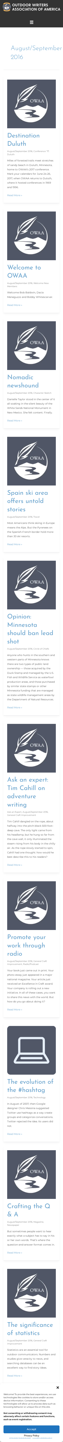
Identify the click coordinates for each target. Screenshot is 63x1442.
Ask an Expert (14, 812)
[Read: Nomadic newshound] (31, 345)
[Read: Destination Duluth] (31, 103)
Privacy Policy (31, 1435)
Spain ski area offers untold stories (27, 501)
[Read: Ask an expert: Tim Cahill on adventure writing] (31, 748)
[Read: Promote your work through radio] (31, 905)
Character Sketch (42, 393)
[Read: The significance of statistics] (31, 1293)
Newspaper (13, 1225)
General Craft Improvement (21, 815)
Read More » (14, 195)
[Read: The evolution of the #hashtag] (31, 1050)
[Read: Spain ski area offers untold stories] (31, 461)
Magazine (38, 1222)
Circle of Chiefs (41, 648)
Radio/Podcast (31, 964)
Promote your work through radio (26, 945)
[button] (57, 1387)
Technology (39, 1097)
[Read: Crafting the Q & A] (31, 1174)
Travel (36, 517)
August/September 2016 (19, 151)
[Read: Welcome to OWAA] (31, 235)
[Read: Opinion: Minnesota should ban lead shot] (31, 584)
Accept (31, 1429)
